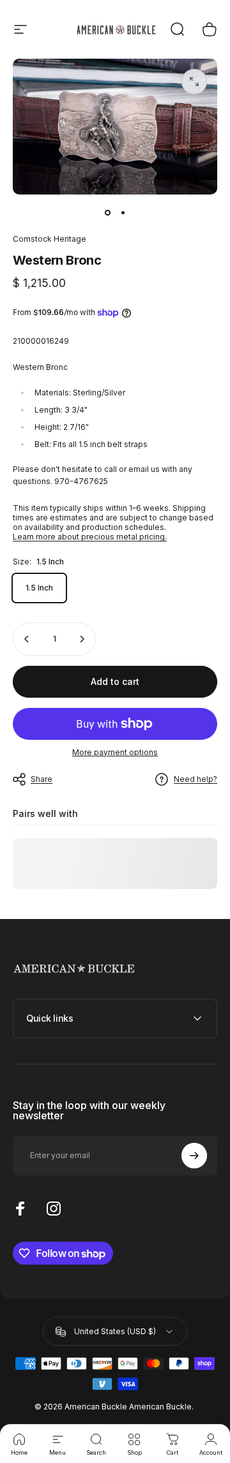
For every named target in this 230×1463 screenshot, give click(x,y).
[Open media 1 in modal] (194, 81)
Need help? (195, 779)
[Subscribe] (194, 1155)
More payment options (115, 752)
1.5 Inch (39, 587)
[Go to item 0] (107, 212)
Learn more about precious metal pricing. (90, 536)
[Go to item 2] (122, 212)
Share (41, 779)
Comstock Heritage (49, 239)
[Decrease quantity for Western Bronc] (26, 639)
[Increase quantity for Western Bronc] (81, 639)
